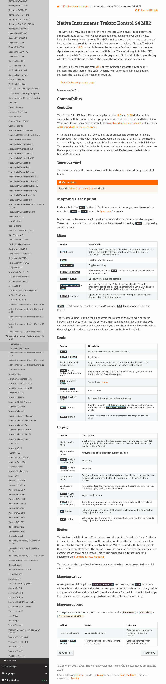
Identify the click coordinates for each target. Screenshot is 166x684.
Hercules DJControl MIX (19, 163)
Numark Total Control (18, 471)
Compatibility (16, 344)
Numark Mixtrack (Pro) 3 (19, 430)
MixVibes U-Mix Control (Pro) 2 (22, 291)
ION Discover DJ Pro (18, 240)
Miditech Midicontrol (18, 282)
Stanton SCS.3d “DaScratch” (21, 602)
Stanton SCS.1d (15, 593)
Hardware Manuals (76, 6)
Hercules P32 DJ (16, 217)
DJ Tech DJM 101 (16, 66)
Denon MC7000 (16, 57)
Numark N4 (13, 444)
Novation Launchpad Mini (20, 379)
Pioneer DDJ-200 (16, 495)
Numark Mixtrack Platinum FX (22, 421)
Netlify (75, 678)
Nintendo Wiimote (16, 370)
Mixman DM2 (14, 286)
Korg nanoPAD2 (15, 268)
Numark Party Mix (16, 462)
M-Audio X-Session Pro (19, 272)
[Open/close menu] (7, 336)
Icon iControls (14, 221)
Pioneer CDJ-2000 (17, 481)
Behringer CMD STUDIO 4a (21, 24)
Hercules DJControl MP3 (20, 200)
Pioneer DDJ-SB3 (16, 518)
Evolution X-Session (17, 112)
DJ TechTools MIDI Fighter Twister (24, 98)
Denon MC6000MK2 (18, 52)
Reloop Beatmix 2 (16, 527)
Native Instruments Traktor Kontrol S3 (26, 332)
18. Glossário (10, 660)
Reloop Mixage (15, 565)
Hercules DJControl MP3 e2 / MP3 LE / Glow (26, 206)
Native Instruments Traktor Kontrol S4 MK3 (26, 354)
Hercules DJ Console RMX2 (21, 158)
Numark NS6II (15, 448)
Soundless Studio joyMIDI (20, 584)
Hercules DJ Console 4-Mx (20, 131)
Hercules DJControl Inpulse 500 (23, 186)
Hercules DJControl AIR (19, 167)
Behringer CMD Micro (18, 15)
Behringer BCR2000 (17, 10)
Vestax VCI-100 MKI (18, 637)
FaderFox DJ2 (14, 117)
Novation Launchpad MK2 (20, 388)
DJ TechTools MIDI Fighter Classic (23, 89)
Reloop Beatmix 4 (16, 532)
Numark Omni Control (18, 458)
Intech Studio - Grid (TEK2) (20, 231)
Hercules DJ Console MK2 (20, 144)
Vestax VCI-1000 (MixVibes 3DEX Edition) (24, 631)
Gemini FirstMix (15, 126)
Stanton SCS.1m (15, 597)
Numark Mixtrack (16, 411)
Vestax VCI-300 (15, 647)
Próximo (148, 653)
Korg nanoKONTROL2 (18, 263)
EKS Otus (12, 103)
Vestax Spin (13, 621)
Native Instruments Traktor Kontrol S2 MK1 (26, 310)
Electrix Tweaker (16, 107)
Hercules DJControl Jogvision (22, 195)
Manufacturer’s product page (77, 82)
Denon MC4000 (16, 47)
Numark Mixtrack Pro (18, 425)
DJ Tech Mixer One (17, 84)
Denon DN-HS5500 (17, 33)
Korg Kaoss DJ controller (19, 254)
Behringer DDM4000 (18, 29)
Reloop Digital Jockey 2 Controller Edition (24, 542)
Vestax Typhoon (15, 625)
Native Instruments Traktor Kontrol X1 (26, 360)
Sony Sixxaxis (14, 579)
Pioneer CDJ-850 (16, 490)
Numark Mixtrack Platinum (20, 416)
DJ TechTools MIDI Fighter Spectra (24, 94)
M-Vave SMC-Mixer (17, 295)
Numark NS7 (14, 453)
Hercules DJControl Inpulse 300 (23, 181)
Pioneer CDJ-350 (16, 485)
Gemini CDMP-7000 (18, 121)
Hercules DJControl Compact (22, 172)
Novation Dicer (15, 374)
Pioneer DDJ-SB (16, 508)
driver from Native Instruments (123, 123)
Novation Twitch (16, 393)
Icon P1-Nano (14, 226)
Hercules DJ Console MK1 (20, 140)
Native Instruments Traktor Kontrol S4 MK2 (26, 337)
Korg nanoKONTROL (18, 258)
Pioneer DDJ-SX (16, 522)
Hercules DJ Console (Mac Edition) (24, 135)
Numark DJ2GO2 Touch (19, 402)
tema (100, 675)
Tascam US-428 (15, 611)
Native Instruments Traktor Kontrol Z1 (26, 365)
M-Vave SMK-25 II (17, 300)
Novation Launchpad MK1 (20, 384)
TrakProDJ (13, 616)
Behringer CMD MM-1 (19, 20)
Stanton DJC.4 (15, 588)
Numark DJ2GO (16, 397)
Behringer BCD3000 (18, 6)
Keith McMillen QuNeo (19, 244)
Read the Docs (128, 675)
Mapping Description (20, 348)
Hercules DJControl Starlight (21, 212)
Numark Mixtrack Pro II (19, 439)
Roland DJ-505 (15, 574)
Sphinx (79, 675)
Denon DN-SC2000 (17, 38)
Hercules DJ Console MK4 (20, 149)
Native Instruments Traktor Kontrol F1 (26, 305)
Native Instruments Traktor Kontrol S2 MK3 (26, 325)
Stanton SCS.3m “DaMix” (19, 607)
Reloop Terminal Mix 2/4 (19, 570)
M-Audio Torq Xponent (18, 277)
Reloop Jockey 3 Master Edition (23, 561)
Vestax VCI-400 (15, 651)
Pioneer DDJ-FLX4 (17, 504)
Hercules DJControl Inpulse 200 (23, 177)
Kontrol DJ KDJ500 (17, 249)
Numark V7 (13, 476)
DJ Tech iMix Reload (17, 70)
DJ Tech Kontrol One (18, 75)
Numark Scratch (15, 467)
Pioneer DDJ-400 (16, 499)
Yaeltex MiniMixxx (16, 656)
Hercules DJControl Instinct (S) (22, 191)
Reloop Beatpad (15, 536)
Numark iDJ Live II (17, 407)
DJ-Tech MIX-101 (16, 80)
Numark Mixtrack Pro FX (19, 434)
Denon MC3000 (16, 43)
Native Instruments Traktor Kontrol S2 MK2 (26, 318)
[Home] (58, 6)
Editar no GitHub (147, 10)
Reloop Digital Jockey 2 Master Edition (26, 556)
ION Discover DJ (16, 235)
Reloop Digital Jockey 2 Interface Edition (23, 549)
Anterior (66, 653)
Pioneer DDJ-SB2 (16, 513)
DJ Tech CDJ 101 (16, 61)
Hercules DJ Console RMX (20, 154)
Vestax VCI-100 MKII (18, 642)
